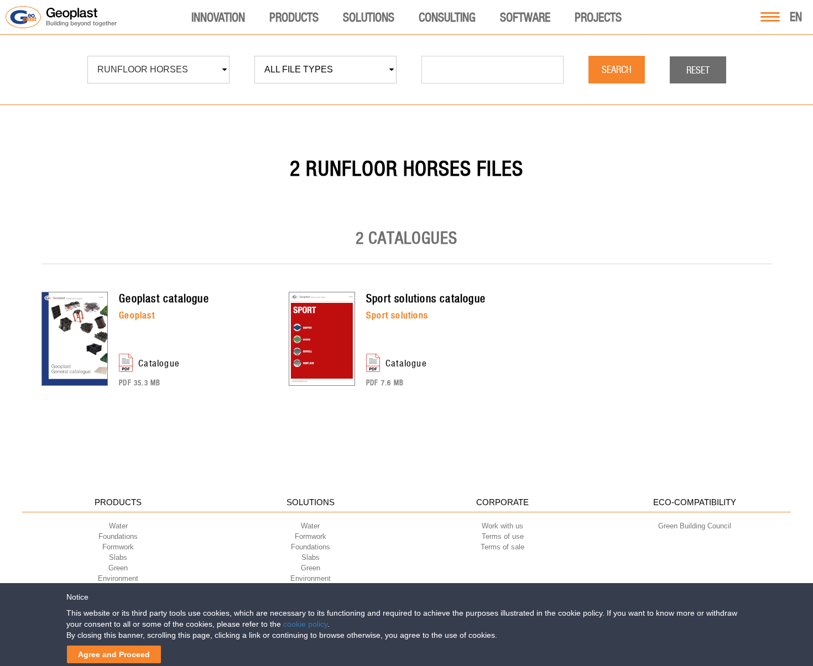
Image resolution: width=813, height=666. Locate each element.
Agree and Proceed (114, 654)
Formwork (118, 547)
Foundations (118, 536)
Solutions (368, 17)
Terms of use (503, 536)
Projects (598, 17)
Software (525, 17)
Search (617, 69)
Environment (118, 578)
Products (294, 17)
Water (118, 526)
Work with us (502, 526)
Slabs (118, 557)
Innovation (218, 17)
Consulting (447, 17)
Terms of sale (502, 547)
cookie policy (305, 624)
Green (118, 568)
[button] (158, 69)
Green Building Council (694, 526)
